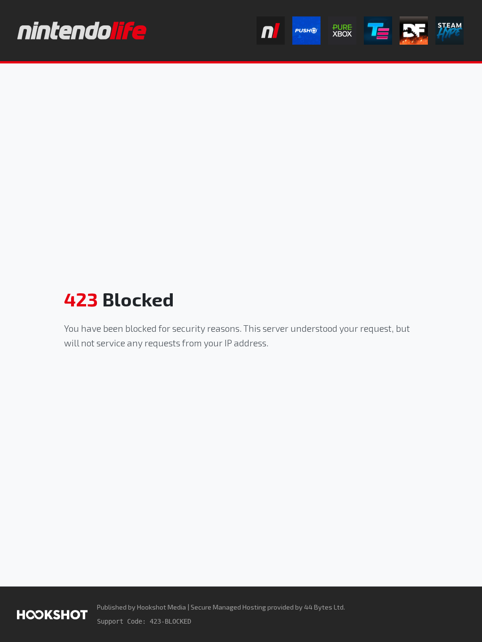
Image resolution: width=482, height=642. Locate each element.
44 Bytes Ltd (324, 607)
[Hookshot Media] (52, 614)
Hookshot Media (161, 607)
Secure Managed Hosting (228, 607)
